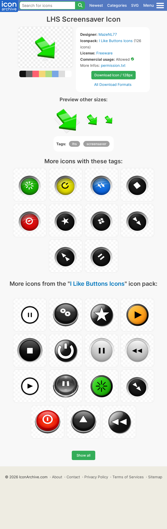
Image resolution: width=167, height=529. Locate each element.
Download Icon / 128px (113, 75)
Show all (83, 455)
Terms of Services (128, 477)
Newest (96, 5)
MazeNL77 (108, 34)
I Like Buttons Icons (116, 41)
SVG (135, 5)
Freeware (104, 53)
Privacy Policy (96, 477)
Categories (117, 5)
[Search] (80, 5)
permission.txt (113, 65)
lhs (74, 144)
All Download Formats (113, 84)
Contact (73, 477)
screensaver (96, 144)
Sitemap (155, 477)
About (57, 477)
